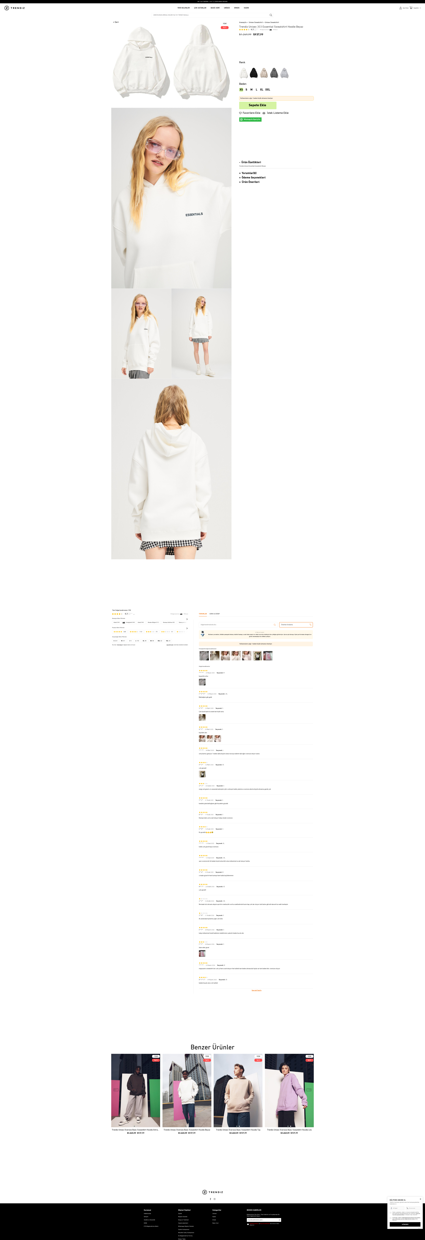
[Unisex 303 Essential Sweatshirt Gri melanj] (284, 73)
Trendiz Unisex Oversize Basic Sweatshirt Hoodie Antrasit (136, 1130)
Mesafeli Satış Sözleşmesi (186, 1232)
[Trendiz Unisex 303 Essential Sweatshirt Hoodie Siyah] (253, 73)
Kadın (214, 1216)
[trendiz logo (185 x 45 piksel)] (212, 1192)
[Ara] (271, 15)
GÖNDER (405, 1224)
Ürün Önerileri (250, 182)
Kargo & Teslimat (183, 1220)
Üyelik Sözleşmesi (183, 1229)
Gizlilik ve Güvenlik (149, 1220)
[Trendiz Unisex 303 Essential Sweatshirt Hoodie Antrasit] (274, 73)
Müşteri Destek (182, 1216)
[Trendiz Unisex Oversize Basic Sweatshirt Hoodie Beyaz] (187, 1090)
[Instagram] (214, 1199)
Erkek (214, 1220)
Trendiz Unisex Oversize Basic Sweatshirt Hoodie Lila (289, 1130)
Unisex (214, 1213)
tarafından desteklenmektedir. (181, 644)
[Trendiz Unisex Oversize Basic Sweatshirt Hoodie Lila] (289, 1090)
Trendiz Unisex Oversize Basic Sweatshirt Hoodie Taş (238, 1130)
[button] (134, 1126)
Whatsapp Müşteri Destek (186, 1226)
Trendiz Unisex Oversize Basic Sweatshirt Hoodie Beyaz (187, 1130)
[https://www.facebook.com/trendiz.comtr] (210, 1199)
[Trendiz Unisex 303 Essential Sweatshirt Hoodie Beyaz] (243, 73)
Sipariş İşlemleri (183, 1223)
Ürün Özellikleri (251, 162)
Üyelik (180, 1213)
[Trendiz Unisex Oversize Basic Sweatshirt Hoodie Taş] (238, 1090)
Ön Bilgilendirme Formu (185, 1236)
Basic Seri (215, 1223)
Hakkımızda (147, 1213)
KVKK (145, 1223)
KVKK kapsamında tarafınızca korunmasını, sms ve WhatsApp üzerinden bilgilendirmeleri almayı (406, 1218)
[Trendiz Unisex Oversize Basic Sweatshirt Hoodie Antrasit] (135, 1090)
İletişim (146, 1216)
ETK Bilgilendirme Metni (151, 1226)
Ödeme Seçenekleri (254, 177)
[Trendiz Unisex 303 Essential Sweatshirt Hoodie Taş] (264, 73)
